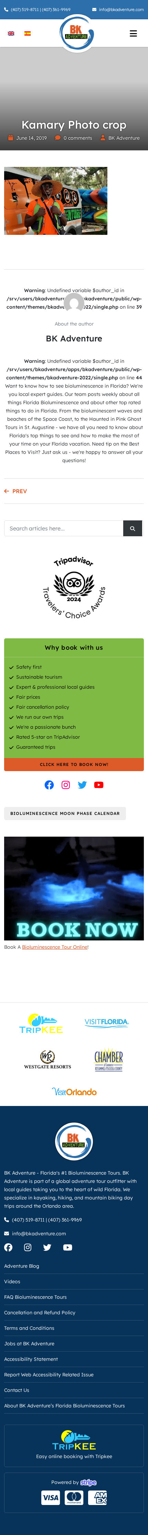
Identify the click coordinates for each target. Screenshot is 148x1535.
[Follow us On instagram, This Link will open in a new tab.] (33, 1249)
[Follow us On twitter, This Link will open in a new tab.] (52, 1249)
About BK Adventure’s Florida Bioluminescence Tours (64, 1406)
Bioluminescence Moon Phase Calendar (65, 813)
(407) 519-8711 (25, 9)
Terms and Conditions (29, 1328)
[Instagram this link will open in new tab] (65, 784)
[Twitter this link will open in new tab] (82, 784)
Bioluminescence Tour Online (54, 947)
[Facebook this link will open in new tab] (49, 784)
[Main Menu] (133, 33)
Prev (19, 491)
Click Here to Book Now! (74, 764)
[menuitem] (11, 33)
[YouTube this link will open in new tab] (98, 784)
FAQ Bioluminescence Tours (35, 1297)
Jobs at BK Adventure (29, 1343)
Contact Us (16, 1390)
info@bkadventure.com (121, 9)
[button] (15, 1519)
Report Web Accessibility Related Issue (49, 1375)
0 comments (78, 138)
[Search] (132, 528)
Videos (12, 1281)
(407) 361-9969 (56, 9)
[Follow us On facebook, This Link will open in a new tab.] (13, 1249)
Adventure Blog (21, 1266)
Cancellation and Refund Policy (39, 1312)
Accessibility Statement (31, 1359)
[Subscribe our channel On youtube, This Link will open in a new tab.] (73, 1249)
